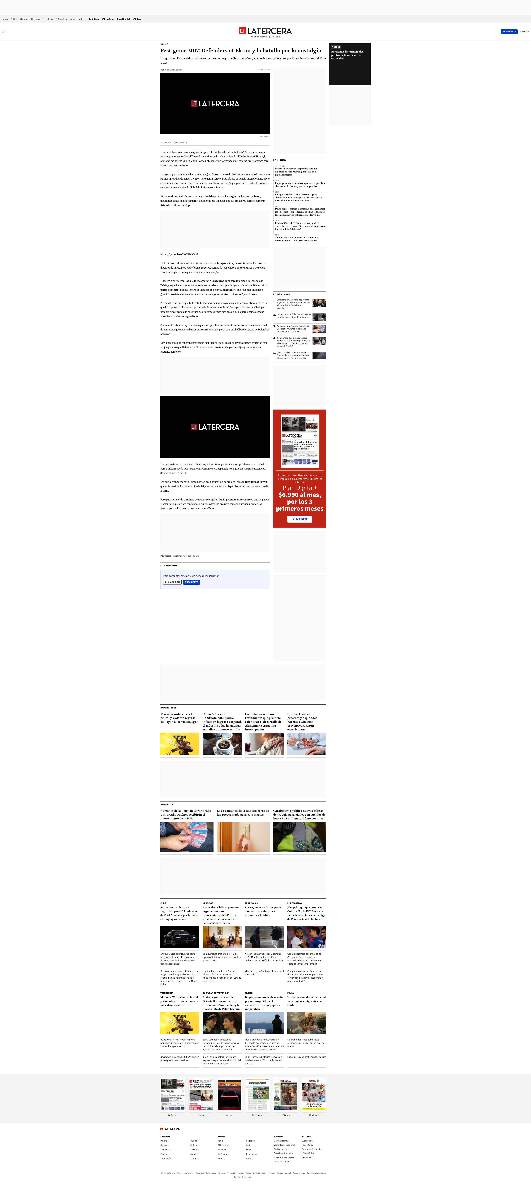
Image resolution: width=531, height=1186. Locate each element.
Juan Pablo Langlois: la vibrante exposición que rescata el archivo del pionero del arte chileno (222, 1060)
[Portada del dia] (300, 466)
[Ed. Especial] (257, 1111)
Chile (163, 903)
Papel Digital (123, 19)
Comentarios (181, 142)
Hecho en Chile (194, 555)
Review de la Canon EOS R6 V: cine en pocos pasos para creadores (179, 1058)
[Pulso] (201, 1111)
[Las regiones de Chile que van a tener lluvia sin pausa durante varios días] (319, 317)
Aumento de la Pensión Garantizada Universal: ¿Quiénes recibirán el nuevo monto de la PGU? (293, 329)
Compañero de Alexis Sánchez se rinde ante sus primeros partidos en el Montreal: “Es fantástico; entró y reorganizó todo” (293, 342)
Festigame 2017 (178, 555)
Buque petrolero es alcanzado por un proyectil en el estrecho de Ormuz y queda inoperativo (300, 184)
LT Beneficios (108, 19)
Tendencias (251, 903)
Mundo (73, 19)
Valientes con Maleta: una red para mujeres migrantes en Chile (306, 1001)
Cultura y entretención (216, 993)
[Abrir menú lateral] (4, 31)
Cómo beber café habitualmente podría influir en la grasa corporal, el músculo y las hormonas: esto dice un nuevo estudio (222, 722)
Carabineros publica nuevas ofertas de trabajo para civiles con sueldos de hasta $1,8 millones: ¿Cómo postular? (299, 814)
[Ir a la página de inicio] (265, 31)
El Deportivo (61, 19)
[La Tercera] (172, 1111)
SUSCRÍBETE (300, 519)
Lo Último (94, 19)
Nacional (24, 19)
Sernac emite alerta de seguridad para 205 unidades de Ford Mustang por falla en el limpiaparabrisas (296, 172)
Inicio (5, 19)
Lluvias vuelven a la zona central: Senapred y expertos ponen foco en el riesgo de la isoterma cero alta (293, 355)
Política (14, 19)
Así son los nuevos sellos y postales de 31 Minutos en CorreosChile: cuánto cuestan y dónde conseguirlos (264, 957)
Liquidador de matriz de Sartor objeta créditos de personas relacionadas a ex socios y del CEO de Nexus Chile (222, 976)
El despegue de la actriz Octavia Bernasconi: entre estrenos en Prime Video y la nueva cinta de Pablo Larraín (221, 1003)
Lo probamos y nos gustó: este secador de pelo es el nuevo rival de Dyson (305, 1043)
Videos (82, 19)
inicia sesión (172, 582)
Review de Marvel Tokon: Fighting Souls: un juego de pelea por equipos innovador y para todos (179, 1043)
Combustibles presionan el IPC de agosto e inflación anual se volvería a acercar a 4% (296, 239)
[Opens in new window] (229, 1111)
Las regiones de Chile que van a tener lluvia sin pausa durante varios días (294, 315)
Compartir (167, 142)
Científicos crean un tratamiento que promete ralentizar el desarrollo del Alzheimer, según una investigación (264, 722)
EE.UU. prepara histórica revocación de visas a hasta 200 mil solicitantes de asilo (263, 1060)
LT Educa (137, 19)
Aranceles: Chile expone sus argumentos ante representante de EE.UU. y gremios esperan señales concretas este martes (221, 915)
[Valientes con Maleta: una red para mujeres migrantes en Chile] (306, 1023)
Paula (290, 993)
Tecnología (48, 19)
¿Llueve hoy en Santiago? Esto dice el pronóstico (264, 972)
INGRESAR (524, 31)
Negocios (35, 19)
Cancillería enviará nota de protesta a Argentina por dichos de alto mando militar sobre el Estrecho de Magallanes (294, 303)
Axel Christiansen (173, 69)
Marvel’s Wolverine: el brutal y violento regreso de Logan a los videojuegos (179, 718)
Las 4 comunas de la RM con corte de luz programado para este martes (243, 812)
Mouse (164, 44)
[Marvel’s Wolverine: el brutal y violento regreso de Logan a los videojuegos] (179, 744)
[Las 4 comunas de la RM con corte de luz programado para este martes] (243, 837)
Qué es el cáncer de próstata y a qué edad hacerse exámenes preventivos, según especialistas (302, 722)
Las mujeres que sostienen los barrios (306, 1056)
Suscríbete (192, 582)
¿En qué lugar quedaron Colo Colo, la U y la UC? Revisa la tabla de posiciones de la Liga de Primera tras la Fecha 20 (306, 913)
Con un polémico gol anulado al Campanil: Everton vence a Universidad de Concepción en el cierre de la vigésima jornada (304, 958)
